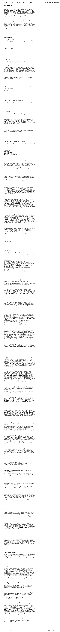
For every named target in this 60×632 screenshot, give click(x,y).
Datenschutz (12, 630)
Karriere (24, 2)
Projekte (5, 2)
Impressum (6, 630)
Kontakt (30, 2)
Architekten (12, 2)
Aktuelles (18, 2)
